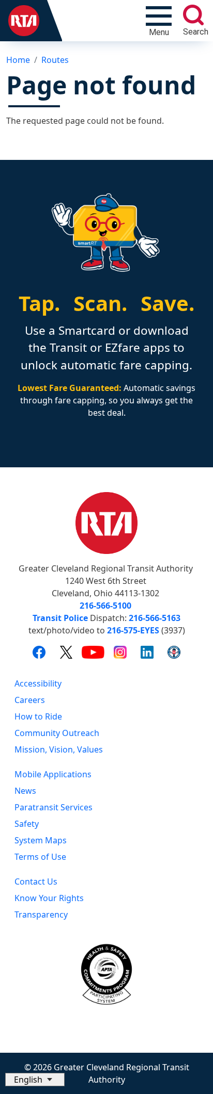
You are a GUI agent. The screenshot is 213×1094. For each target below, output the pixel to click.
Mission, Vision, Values (58, 749)
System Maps (40, 840)
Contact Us (35, 881)
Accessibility (38, 683)
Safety (26, 823)
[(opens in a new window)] (39, 651)
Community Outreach (56, 733)
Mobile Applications (53, 774)
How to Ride (38, 716)
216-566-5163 (154, 618)
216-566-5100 (105, 605)
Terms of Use (40, 856)
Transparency (41, 914)
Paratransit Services (53, 807)
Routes (55, 60)
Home (18, 60)
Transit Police (60, 618)
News (25, 790)
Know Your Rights (49, 898)
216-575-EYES (133, 630)
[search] (193, 15)
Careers (29, 700)
